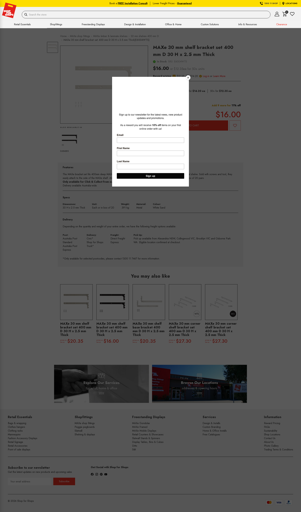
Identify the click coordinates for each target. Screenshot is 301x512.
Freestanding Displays (93, 24)
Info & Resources (247, 24)
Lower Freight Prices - (172, 3)
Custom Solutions (210, 24)
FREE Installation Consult (133, 3)
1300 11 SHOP (271, 3)
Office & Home (173, 24)
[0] (284, 15)
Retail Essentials (22, 24)
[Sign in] (277, 15)
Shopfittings (56, 24)
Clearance (281, 24)
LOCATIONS (291, 3)
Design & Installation (135, 24)
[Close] (188, 77)
